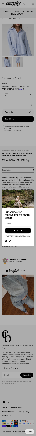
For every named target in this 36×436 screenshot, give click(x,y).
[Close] (31, 193)
